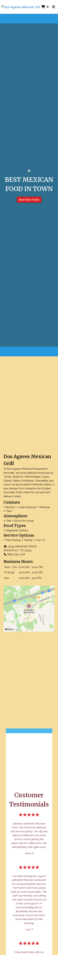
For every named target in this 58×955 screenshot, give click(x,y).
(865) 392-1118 (16, 554)
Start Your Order (29, 199)
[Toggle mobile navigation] (53, 7)
